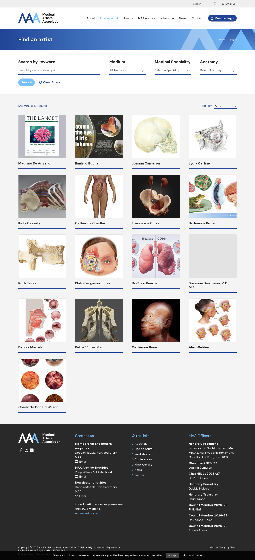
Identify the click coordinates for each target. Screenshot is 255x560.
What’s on (167, 18)
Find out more (192, 555)
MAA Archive (146, 18)
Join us (128, 18)
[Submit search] (215, 3)
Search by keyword (36, 62)
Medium (117, 62)
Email (82, 462)
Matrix (233, 547)
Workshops (142, 454)
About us (141, 444)
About (91, 18)
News (182, 18)
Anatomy (209, 62)
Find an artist (109, 18)
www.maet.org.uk (86, 513)
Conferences (143, 459)
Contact (197, 18)
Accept (172, 555)
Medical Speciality (173, 62)
